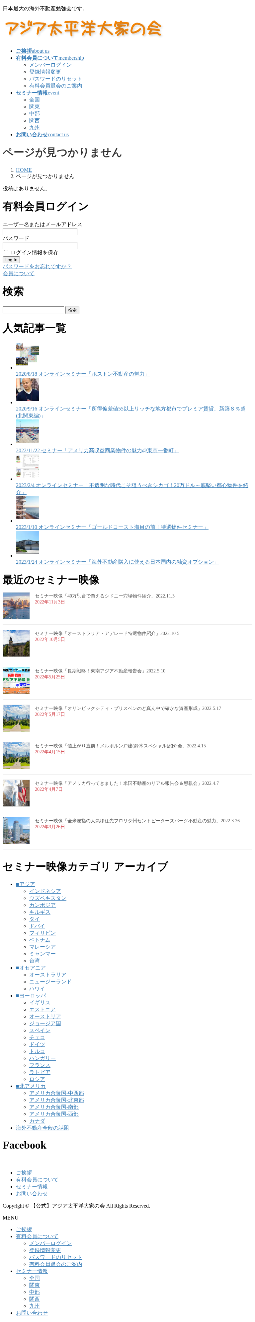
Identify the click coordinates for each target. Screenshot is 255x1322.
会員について (19, 273)
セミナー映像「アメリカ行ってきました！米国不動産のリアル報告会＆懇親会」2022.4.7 (127, 783)
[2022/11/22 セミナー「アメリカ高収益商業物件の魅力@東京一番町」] (27, 444)
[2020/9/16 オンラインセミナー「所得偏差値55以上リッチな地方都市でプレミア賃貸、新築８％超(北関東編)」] (27, 402)
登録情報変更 (45, 72)
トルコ (37, 1051)
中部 (34, 113)
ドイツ (37, 1044)
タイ (34, 919)
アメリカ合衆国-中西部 (56, 1093)
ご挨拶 (24, 1172)
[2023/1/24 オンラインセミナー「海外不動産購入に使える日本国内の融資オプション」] (27, 555)
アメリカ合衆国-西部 (54, 1114)
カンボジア (42, 905)
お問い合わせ (32, 1193)
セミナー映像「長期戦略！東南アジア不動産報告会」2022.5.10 (100, 670)
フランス (39, 1065)
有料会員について (37, 1179)
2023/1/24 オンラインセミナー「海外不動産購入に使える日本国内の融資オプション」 (117, 562)
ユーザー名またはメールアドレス (42, 224)
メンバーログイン (50, 65)
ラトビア (39, 1072)
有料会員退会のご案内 (55, 86)
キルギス (39, 912)
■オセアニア (31, 968)
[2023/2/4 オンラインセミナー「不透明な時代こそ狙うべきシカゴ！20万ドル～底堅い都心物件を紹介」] (27, 479)
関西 (34, 120)
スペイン (39, 1030)
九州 (34, 127)
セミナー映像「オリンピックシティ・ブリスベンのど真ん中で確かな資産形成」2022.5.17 (128, 708)
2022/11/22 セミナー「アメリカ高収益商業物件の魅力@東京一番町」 (97, 450)
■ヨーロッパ (31, 995)
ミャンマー (42, 954)
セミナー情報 (32, 1186)
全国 (34, 99)
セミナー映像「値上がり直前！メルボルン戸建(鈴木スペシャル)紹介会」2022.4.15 (120, 745)
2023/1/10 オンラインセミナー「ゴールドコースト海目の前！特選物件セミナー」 (112, 527)
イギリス (39, 1002)
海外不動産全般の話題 (42, 1128)
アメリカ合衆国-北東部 (56, 1100)
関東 (34, 106)
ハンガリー (42, 1058)
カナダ (37, 1121)
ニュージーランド (50, 981)
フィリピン (42, 933)
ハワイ (37, 988)
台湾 (34, 961)
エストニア (42, 1009)
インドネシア (45, 891)
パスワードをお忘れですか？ (37, 266)
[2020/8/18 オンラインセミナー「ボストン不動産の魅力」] (27, 367)
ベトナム (39, 940)
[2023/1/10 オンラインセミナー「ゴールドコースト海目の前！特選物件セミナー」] (27, 521)
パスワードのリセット (55, 79)
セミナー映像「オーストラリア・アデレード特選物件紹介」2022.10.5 (107, 633)
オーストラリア (47, 974)
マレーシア (42, 947)
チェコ (37, 1037)
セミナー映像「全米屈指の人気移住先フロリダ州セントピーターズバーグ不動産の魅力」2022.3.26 (137, 820)
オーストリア (45, 1016)
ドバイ (37, 926)
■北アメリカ (31, 1086)
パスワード (16, 238)
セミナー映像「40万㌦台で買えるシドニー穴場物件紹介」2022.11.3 (105, 596)
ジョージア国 (45, 1023)
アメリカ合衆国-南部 (54, 1107)
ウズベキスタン (47, 898)
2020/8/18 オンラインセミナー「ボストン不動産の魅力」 (83, 374)
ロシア (37, 1079)
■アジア (25, 884)
